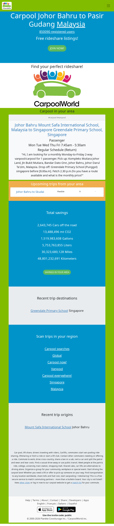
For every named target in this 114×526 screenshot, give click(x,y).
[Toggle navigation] (108, 5)
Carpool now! (57, 362)
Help (27, 500)
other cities (24, 482)
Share (64, 500)
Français (51, 503)
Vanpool (57, 369)
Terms (36, 500)
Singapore (57, 382)
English (41, 503)
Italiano (62, 503)
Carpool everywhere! (57, 375)
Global (57, 355)
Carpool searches (57, 349)
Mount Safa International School (48, 427)
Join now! (57, 48)
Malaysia (71, 24)
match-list (77, 482)
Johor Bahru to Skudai (30, 192)
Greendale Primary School (49, 310)
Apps (86, 500)
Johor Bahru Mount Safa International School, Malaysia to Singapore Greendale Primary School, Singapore (57, 129)
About (44, 500)
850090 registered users (57, 31)
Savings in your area (57, 272)
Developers (75, 500)
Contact (54, 500)
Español (73, 503)
